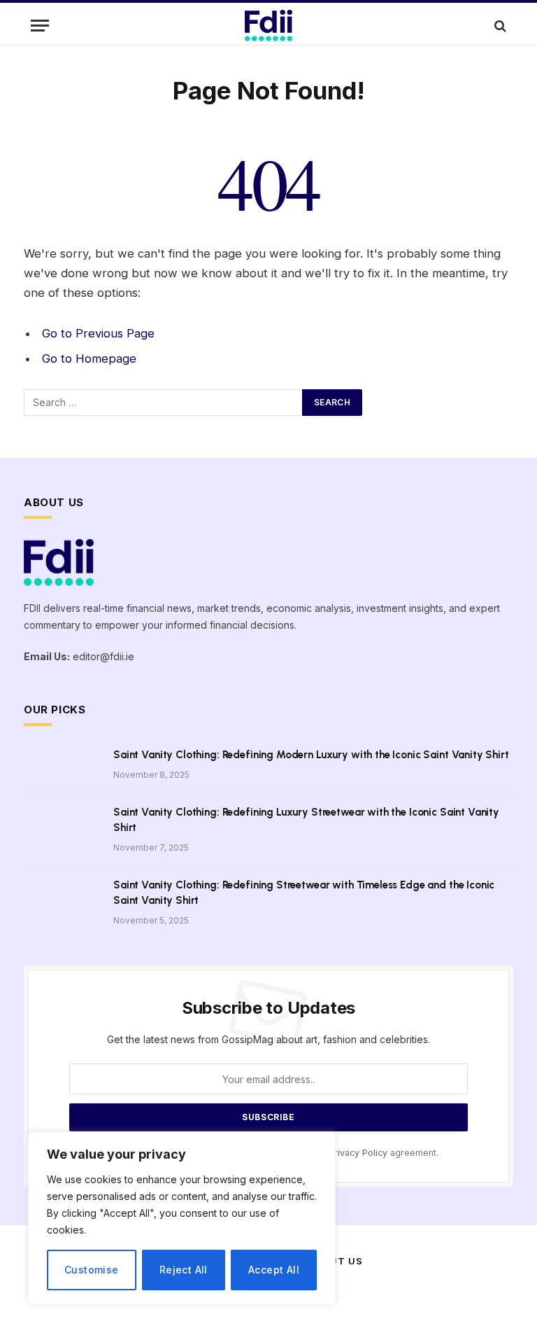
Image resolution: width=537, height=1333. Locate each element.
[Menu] (40, 25)
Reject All (183, 1270)
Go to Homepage (89, 358)
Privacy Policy (358, 1152)
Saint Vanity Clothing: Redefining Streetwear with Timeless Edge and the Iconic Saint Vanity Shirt (303, 892)
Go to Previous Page (98, 333)
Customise (91, 1270)
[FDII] (268, 25)
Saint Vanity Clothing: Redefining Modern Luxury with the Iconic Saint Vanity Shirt (311, 754)
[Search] (499, 25)
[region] (182, 1218)
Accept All (273, 1270)
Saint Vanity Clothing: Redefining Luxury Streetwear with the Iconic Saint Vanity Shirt (306, 819)
